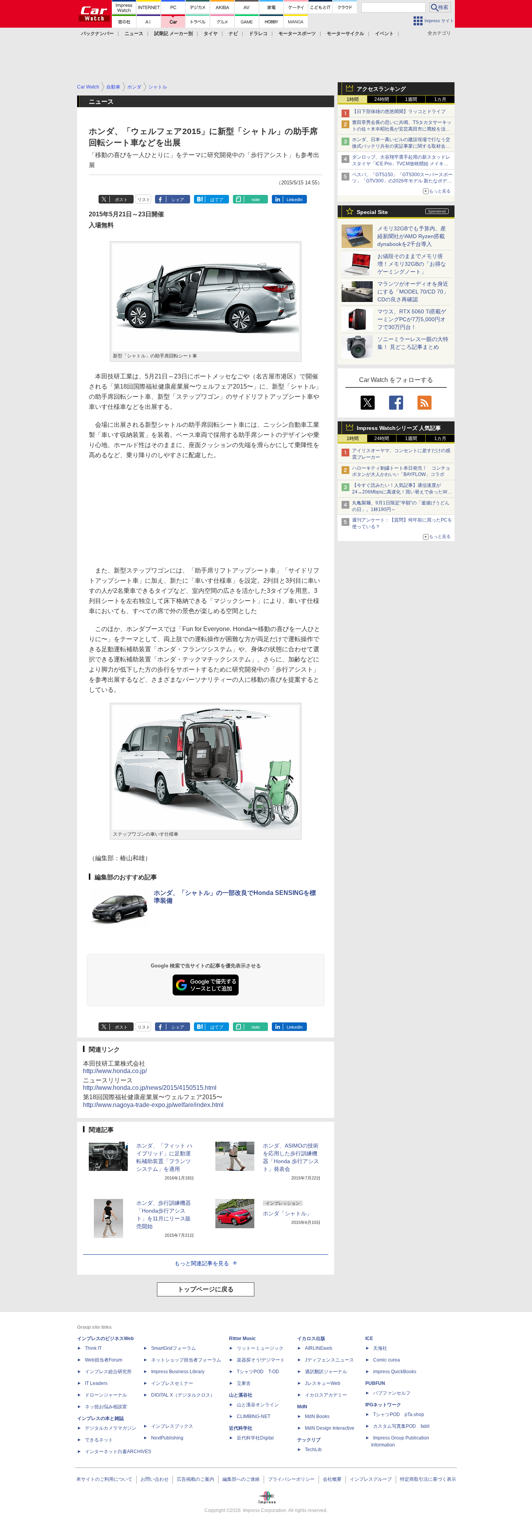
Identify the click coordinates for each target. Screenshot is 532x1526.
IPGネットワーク (383, 1405)
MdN (302, 1406)
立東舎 (244, 1383)
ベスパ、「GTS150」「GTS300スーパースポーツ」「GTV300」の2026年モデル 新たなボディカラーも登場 (402, 181)
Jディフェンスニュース (329, 1360)
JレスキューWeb (322, 1383)
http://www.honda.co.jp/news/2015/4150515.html (150, 1087)
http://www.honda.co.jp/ (115, 1071)
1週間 (411, 99)
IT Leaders (96, 1383)
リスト (143, 199)
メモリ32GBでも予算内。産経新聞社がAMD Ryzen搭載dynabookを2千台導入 (411, 236)
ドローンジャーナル (106, 1395)
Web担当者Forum (103, 1360)
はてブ (216, 199)
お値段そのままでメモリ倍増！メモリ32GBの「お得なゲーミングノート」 (411, 264)
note (256, 199)
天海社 (380, 1348)
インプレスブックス (172, 1426)
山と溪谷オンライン (258, 1405)
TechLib (313, 1449)
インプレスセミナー (172, 1383)
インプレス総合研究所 (108, 1371)
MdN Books (317, 1416)
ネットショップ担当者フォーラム (186, 1360)
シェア (177, 199)
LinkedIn (295, 199)
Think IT (93, 1348)
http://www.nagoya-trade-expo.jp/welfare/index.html (153, 1105)
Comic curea (386, 1360)
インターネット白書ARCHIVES (118, 1451)
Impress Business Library (177, 1371)
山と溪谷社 (240, 1395)
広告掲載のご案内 (195, 1479)
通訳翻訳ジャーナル (326, 1371)
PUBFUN (375, 1383)
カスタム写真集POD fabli (401, 1426)
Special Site (372, 212)
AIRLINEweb (318, 1348)
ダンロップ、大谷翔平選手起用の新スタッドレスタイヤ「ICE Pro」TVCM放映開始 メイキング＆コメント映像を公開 (401, 163)
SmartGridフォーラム (173, 1348)
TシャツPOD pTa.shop (398, 1414)
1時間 (353, 99)
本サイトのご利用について (104, 1479)
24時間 (381, 99)
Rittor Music (242, 1338)
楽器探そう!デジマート (261, 1360)
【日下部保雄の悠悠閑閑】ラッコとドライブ (399, 111)
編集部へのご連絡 (241, 1479)
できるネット (99, 1440)
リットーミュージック (260, 1348)
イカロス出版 (311, 1338)
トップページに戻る (206, 1289)
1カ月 (440, 99)
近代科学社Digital (255, 1438)
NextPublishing (167, 1438)
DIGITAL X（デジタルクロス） (183, 1395)
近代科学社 (240, 1428)
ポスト (121, 199)
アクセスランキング (381, 89)
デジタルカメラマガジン (110, 1428)
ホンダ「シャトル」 (287, 1213)
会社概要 (332, 1479)
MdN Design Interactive (329, 1428)
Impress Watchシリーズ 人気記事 (399, 428)
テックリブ (309, 1440)
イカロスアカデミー (326, 1395)
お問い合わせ (155, 1479)
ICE (369, 1338)
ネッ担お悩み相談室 (106, 1406)
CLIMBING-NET (253, 1416)
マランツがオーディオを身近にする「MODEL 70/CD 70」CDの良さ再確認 (413, 291)
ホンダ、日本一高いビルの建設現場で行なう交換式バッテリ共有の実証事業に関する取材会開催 (401, 146)
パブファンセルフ (391, 1393)
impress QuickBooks (394, 1371)
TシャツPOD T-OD (258, 1371)
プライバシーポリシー (291, 1479)
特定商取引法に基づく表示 (428, 1479)
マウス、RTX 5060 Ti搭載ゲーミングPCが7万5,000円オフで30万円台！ (411, 319)
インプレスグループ (371, 1479)
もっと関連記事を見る (201, 1263)
